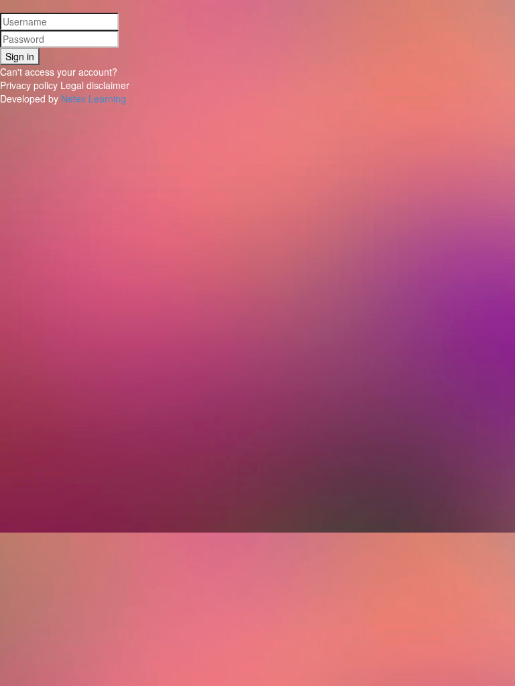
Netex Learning (93, 98)
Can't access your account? (58, 71)
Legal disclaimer (94, 85)
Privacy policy (29, 85)
